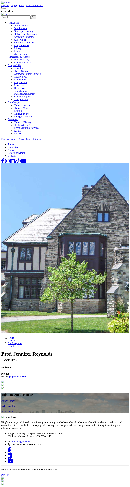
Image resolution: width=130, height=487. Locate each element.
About (11, 144)
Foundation (13, 147)
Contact (11, 155)
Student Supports (22, 96)
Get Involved (20, 76)
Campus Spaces (22, 105)
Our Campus (14, 102)
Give (21, 5)
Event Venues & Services (26, 128)
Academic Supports (24, 37)
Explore (5, 5)
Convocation (20, 54)
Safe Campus (20, 91)
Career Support (21, 71)
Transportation (21, 99)
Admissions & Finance (19, 56)
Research (18, 51)
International (20, 79)
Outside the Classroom (25, 34)
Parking (18, 110)
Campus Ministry (22, 122)
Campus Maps (21, 108)
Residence (19, 85)
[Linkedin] (12, 161)
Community (14, 119)
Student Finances (22, 62)
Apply (14, 5)
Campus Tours (21, 113)
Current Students (34, 5)
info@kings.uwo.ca (20, 441)
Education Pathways (24, 42)
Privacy (5, 474)
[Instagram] (7, 161)
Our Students (20, 28)
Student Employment (24, 93)
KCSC (17, 130)
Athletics (18, 68)
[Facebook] (3, 161)
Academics (13, 22)
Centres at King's (22, 125)
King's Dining (21, 82)
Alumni (11, 150)
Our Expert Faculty (23, 31)
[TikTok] (17, 161)
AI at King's (20, 39)
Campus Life (14, 65)
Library (17, 48)
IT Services (19, 88)
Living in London (23, 116)
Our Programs (21, 25)
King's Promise (21, 45)
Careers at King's (16, 152)
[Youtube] (23, 161)
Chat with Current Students (27, 74)
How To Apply (21, 59)
